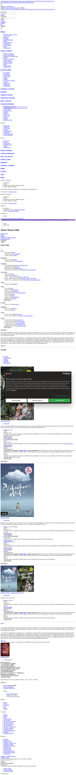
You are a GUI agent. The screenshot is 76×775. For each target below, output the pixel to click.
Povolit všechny (60, 400)
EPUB (12, 439)
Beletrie (3, 32)
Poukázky (22, 2)
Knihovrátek (17, 2)
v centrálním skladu (23, 265)
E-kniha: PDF (19, 320)
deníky (14, 298)
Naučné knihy (7, 83)
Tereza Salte (6, 423)
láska (13, 294)
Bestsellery (6, 112)
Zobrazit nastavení (37, 400)
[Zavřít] (1, 248)
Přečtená (6, 447)
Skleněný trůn (7, 147)
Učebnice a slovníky (7, 95)
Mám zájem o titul (8, 120)
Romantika (6, 38)
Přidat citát (3, 640)
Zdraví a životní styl (8, 61)
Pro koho (3, 302)
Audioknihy (11, 8)
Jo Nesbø (6, 129)
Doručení (3, 2)
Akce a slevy (7, 116)
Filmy (2, 174)
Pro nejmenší (7, 72)
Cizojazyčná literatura (7, 104)
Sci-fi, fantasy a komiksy (9, 80)
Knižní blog (27, 2)
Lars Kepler (6, 132)
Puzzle (2, 177)
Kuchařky (4, 92)
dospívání (16, 297)
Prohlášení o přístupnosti (9, 745)
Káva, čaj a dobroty (7, 156)
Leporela (6, 82)
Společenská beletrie (8, 40)
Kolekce (5, 117)
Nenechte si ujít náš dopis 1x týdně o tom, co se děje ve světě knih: (16, 759)
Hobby (5, 64)
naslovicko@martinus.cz (12, 694)
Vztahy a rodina (7, 60)
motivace (16, 291)
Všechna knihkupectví (9, 686)
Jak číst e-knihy (7, 720)
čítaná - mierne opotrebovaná (30, 278)
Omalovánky (7, 84)
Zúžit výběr (3, 330)
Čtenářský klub (7, 748)
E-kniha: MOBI (21, 323)
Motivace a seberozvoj (9, 53)
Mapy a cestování (6, 101)
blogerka (15, 289)
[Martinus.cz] (7, 6)
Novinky (6, 113)
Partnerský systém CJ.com (10, 743)
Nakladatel (3, 307)
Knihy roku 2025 (8, 110)
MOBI (16, 439)
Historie (5, 57)
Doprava (6, 716)
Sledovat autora (4, 233)
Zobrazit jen (3, 258)
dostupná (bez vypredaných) (29, 269)
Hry (19, 8)
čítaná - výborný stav (24, 277)
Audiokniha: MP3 (21, 326)
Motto (15, 308)
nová (13, 274)
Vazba (2, 312)
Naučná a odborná (6, 51)
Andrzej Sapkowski (8, 135)
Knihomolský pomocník (9, 752)
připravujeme (19, 268)
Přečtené (16, 8)
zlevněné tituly (19, 261)
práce (13, 295)
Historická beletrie (8, 42)
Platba (5, 717)
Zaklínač (6, 142)
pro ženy (16, 304)
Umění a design (7, 65)
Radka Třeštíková (8, 131)
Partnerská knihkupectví (9, 688)
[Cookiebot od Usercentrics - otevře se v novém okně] (63, 374)
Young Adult (7, 76)
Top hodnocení (7, 358)
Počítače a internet (8, 63)
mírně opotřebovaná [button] (8, 449)
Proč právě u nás (7, 718)
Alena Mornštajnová (8, 133)
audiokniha (17, 254)
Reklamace (6, 732)
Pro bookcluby (7, 753)
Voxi (13, 310)
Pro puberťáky (7, 75)
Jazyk (2, 282)
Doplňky (22, 8)
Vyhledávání (3, 12)
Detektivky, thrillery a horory (10, 34)
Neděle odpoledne (5, 657)
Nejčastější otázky (8, 725)
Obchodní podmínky (8, 771)
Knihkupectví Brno (9, 2)
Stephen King (7, 125)
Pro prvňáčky (7, 74)
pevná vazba (18, 314)
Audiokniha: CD (21, 324)
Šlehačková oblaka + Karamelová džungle (10, 593)
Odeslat (3, 762)
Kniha (5, 430)
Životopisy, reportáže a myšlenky (8, 237)
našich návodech (13, 191)
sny (12, 288)
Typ (2, 250)
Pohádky (6, 79)
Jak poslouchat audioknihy (10, 721)
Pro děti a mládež (6, 70)
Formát (2, 318)
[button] (39, 432)
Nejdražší (6, 360)
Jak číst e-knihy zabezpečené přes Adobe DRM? (12, 218)
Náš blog (6, 739)
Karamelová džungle (5, 421)
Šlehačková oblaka (5, 517)
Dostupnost (3, 263)
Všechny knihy (7, 109)
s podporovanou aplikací (19, 209)
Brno (5, 685)
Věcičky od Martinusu (7, 153)
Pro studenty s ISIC (8, 729)
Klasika (5, 41)
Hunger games (7, 143)
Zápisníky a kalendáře (7, 165)
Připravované (7, 114)
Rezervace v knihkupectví (10, 726)
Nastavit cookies (7, 768)
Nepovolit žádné (16, 400)
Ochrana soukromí (8, 769)
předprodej (16, 266)
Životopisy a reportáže (9, 59)
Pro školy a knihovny (9, 728)
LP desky (3, 171)
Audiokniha (6, 541)
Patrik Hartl (6, 127)
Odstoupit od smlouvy (9, 733)
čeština (15, 284)
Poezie (5, 46)
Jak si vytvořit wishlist (9, 724)
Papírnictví (4, 162)
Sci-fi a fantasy (7, 36)
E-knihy (6, 8)
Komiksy (6, 37)
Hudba (3, 168)
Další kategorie (7, 48)
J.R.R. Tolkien (7, 128)
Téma (2, 286)
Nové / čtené (4, 272)
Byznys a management (9, 55)
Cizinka (5, 146)
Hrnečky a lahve (6, 159)
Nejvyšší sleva (7, 363)
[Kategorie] (25, 8)
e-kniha (15, 255)
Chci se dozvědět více (61, 396)
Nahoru (2, 623)
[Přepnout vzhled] (1, 4)
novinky (15, 259)
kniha (13, 252)
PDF (9, 439)
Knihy (2, 8)
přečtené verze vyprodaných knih (33, 280)
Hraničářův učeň (7, 144)
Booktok (6, 118)
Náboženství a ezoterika (8, 98)
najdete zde (70, 443)
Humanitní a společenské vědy (11, 56)
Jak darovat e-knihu (8, 722)
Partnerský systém (8, 741)
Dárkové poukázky (6, 150)
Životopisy (3, 236)
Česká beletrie (7, 44)
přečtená (15, 275)
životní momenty (21, 292)
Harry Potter (6, 140)
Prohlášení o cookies (8, 744)
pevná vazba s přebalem (26, 315)
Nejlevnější (6, 362)
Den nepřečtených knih (9, 751)
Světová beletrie (7, 45)
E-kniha (5, 439)
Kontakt (32, 2)
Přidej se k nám (7, 747)
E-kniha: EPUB (21, 321)
